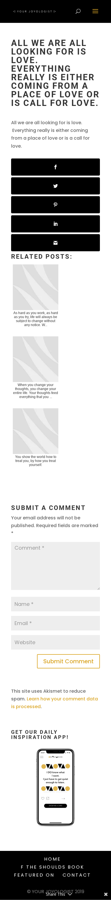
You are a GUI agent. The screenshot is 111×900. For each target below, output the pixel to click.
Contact (77, 875)
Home (52, 859)
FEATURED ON (34, 875)
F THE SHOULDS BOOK (52, 867)
